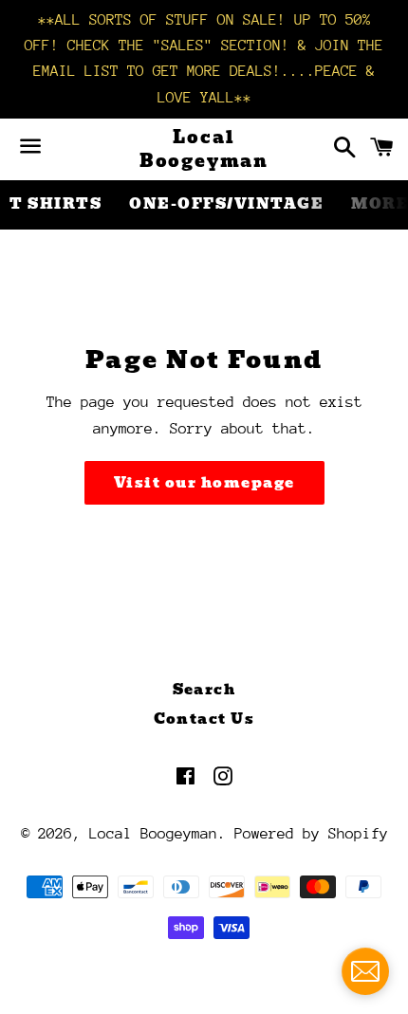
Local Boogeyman (204, 149)
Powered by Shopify (311, 833)
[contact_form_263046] (365, 971)
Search (204, 689)
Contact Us (204, 719)
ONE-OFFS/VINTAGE (226, 204)
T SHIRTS (55, 204)
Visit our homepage (204, 482)
